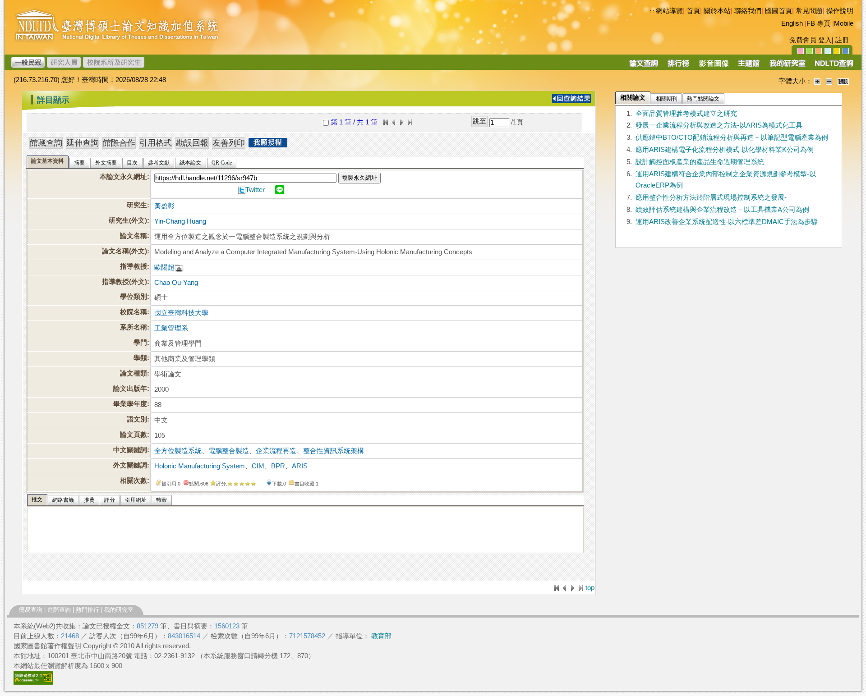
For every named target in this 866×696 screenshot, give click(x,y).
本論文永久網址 (123, 176)
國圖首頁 (778, 10)
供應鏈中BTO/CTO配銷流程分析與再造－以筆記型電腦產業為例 (732, 137)
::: (652, 11)
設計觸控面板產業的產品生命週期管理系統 (700, 161)
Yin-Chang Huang (180, 221)
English (792, 23)
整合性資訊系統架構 (333, 450)
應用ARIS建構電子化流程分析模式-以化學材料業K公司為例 (725, 149)
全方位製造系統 (178, 450)
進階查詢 (59, 609)
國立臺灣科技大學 (181, 312)
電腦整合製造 (228, 450)
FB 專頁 (818, 23)
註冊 (842, 40)
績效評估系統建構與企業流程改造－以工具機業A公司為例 (722, 209)
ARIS (300, 466)
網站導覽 (669, 10)
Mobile (843, 23)
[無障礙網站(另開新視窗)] (33, 682)
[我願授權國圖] (268, 144)
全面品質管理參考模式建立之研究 (686, 113)
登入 (825, 40)
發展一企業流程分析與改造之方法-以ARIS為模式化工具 (719, 125)
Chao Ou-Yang (176, 282)
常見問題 (809, 10)
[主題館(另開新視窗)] (748, 66)
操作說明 (839, 10)
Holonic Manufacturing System (199, 466)
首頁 (693, 10)
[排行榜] (678, 66)
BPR (278, 466)
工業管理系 (171, 328)
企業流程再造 (276, 450)
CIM (258, 466)
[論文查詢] (643, 66)
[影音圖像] (714, 66)
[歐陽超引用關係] (179, 267)
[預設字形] (843, 81)
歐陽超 (164, 267)
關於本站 (717, 10)
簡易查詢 (30, 609)
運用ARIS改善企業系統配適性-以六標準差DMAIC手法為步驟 (727, 221)
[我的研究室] (787, 66)
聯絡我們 (747, 10)
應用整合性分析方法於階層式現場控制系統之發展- (711, 197)
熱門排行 (87, 609)
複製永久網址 (359, 177)
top (589, 587)
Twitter (255, 189)
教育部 (381, 636)
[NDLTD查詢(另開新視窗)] (833, 66)
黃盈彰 (164, 206)
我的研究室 (119, 609)
